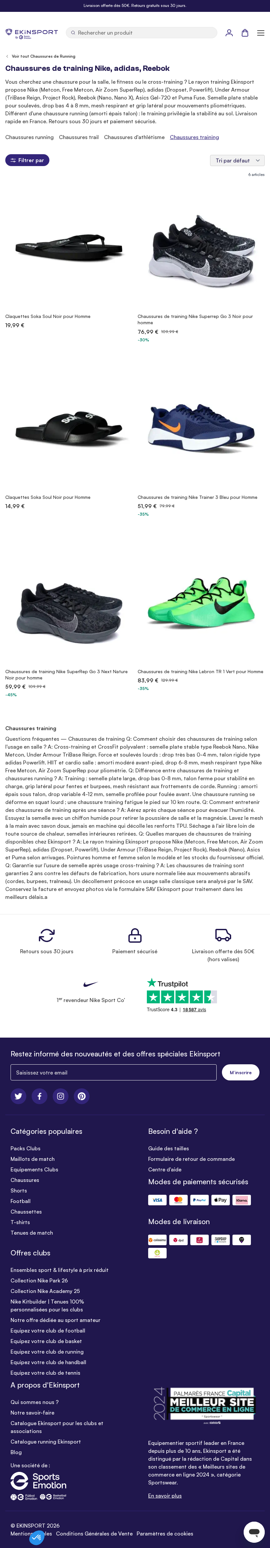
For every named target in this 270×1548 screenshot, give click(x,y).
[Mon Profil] (229, 33)
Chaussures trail (79, 137)
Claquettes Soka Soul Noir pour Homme (48, 316)
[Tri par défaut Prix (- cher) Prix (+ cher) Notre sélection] (237, 160)
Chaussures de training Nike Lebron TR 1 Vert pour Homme (200, 671)
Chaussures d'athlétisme (134, 137)
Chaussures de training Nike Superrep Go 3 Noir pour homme (195, 319)
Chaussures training (194, 137)
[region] (135, 137)
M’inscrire (241, 1072)
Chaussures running (29, 137)
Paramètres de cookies (165, 1533)
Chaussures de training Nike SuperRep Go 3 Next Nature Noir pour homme (66, 674)
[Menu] (261, 33)
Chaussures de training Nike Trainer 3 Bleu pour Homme (197, 497)
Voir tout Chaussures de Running (43, 56)
